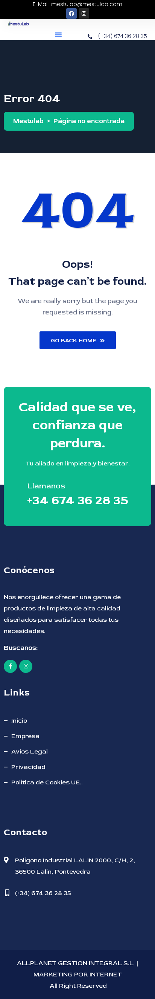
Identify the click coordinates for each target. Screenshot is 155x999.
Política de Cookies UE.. (47, 782)
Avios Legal (29, 751)
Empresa (25, 736)
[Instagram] (84, 13)
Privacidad (28, 767)
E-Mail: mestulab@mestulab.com (77, 4)
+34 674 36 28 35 (77, 500)
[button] (58, 34)
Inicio (19, 720)
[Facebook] (71, 13)
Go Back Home (73, 340)
